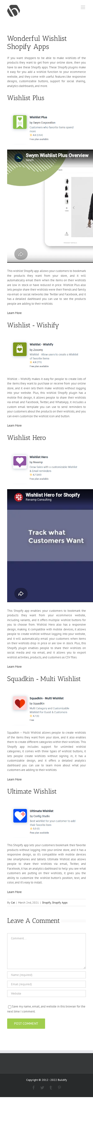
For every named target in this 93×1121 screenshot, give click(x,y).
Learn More (14, 313)
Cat (13, 902)
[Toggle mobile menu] (83, 7)
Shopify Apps (59, 902)
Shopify (46, 902)
